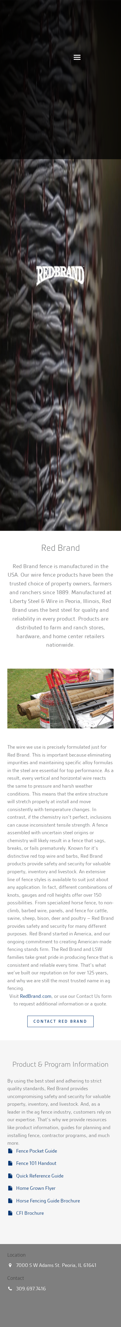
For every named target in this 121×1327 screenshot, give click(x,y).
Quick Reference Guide (39, 1176)
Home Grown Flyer (36, 1188)
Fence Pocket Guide (36, 1151)
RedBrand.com (35, 996)
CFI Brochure (30, 1213)
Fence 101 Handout (36, 1163)
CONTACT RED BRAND (60, 1021)
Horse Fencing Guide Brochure (48, 1200)
